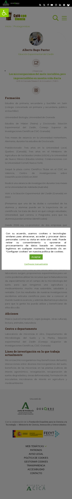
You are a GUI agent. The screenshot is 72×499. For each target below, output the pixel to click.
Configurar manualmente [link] (36, 264)
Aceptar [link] (36, 257)
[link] (4, 12)
